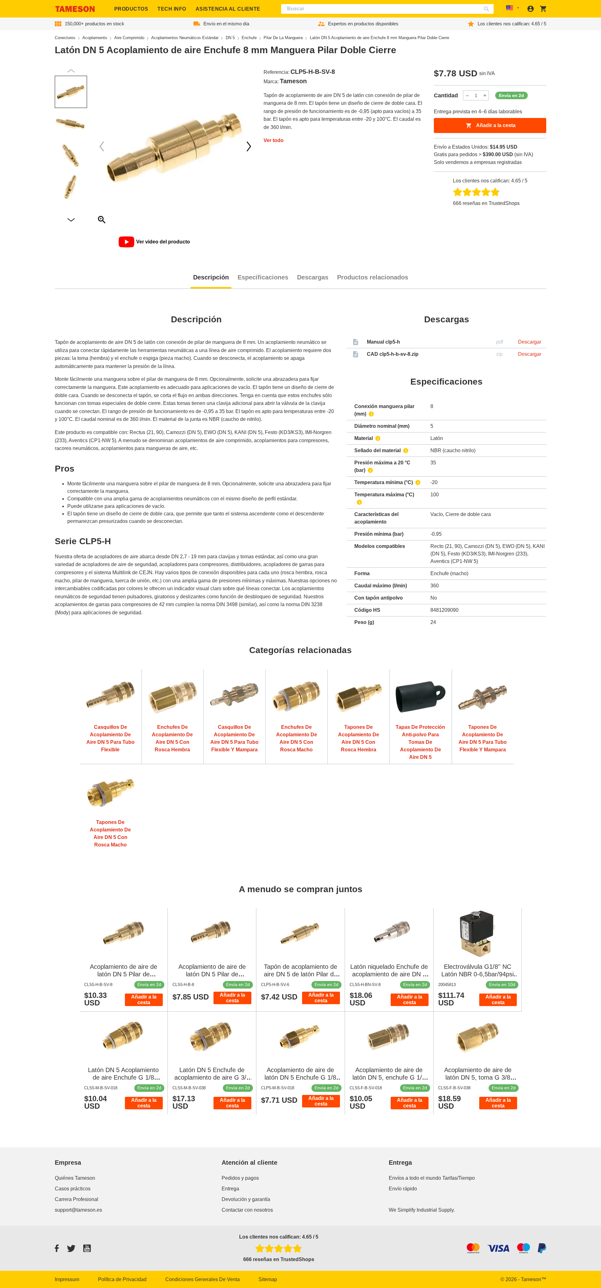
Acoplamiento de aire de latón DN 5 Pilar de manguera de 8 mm (212, 974)
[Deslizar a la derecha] (101, 146)
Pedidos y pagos (240, 1178)
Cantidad (446, 95)
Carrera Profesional (76, 1199)
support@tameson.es (78, 1210)
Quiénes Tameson (75, 1178)
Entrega (230, 1188)
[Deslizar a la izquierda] (248, 146)
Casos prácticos (72, 1188)
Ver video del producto (163, 241)
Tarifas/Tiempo (458, 1178)
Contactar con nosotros (247, 1210)
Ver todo (274, 140)
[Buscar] (488, 9)
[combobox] (387, 9)
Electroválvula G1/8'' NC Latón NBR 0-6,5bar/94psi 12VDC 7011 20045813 (477, 974)
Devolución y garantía (246, 1199)
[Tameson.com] (75, 9)
